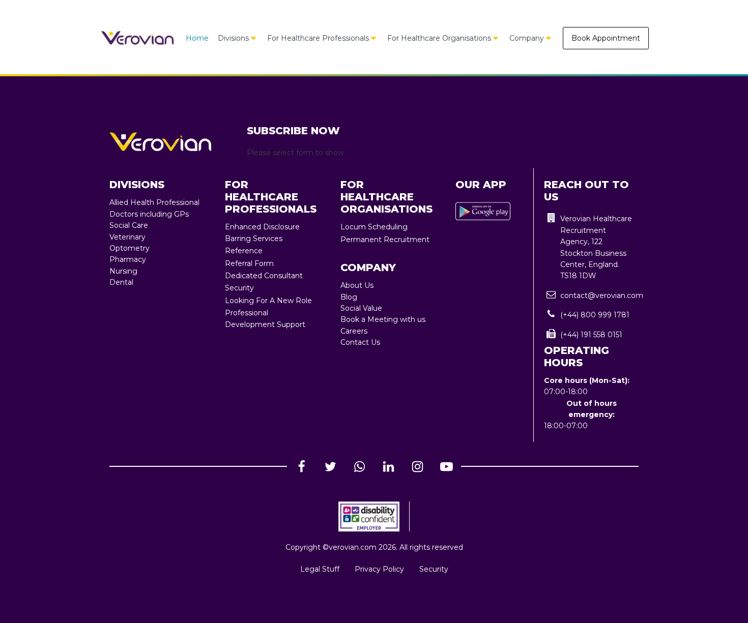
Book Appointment (605, 38)
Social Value (361, 308)
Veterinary (127, 237)
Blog (348, 297)
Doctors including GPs (149, 214)
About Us (356, 285)
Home (197, 38)
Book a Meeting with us (382, 319)
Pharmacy (127, 259)
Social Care (128, 225)
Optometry (129, 248)
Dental (121, 282)
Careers (353, 331)
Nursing (123, 271)
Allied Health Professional (154, 202)
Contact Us (360, 342)
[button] (591, 247)
